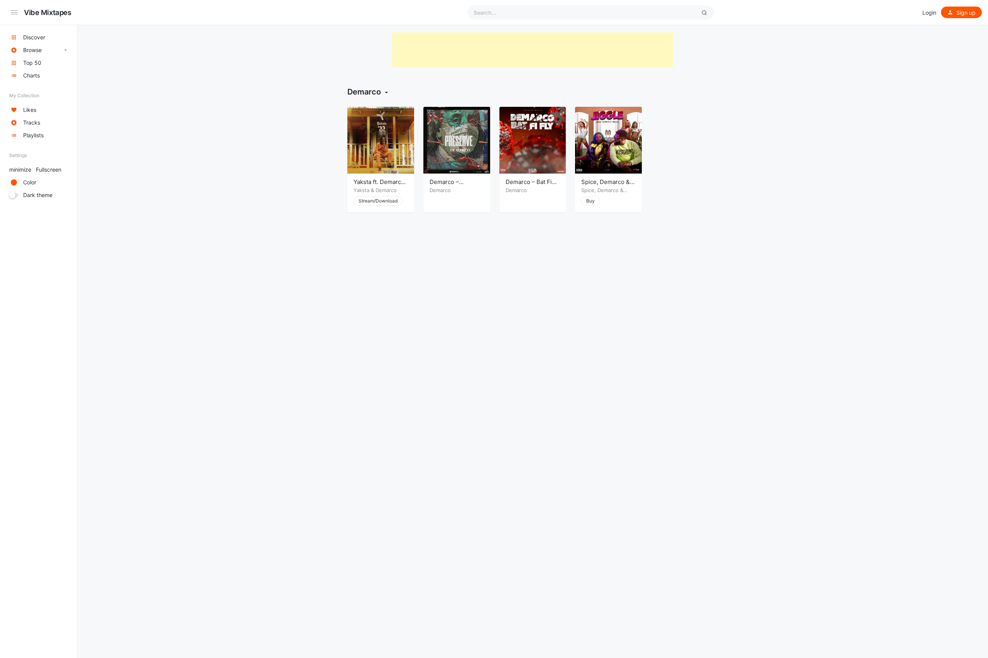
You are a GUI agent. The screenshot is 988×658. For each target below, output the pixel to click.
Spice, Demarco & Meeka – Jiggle (605, 185)
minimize (35, 169)
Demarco (386, 190)
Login (929, 12)
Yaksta (361, 190)
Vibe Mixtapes (47, 12)
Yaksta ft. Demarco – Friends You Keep (380, 185)
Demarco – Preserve (444, 185)
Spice (587, 190)
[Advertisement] (532, 49)
